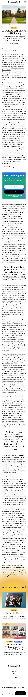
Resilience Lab (6, 60)
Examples (12, 335)
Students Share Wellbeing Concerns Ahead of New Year (14, 647)
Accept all (20, 693)
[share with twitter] (13, 50)
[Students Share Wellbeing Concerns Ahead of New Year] (14, 631)
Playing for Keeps (14, 613)
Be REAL (6, 354)
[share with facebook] (11, 50)
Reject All (7, 693)
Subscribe (14, 192)
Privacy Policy (15, 196)
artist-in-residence (9, 510)
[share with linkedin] (15, 50)
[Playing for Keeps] (14, 600)
